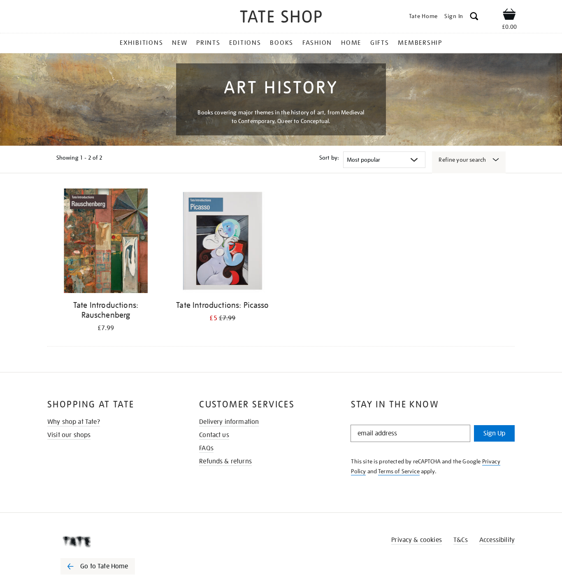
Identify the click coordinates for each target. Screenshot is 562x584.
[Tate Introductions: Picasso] (222, 242)
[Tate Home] (112, 541)
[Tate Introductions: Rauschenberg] (105, 242)
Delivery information (229, 422)
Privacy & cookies (416, 540)
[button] (474, 17)
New (179, 43)
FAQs (206, 448)
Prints (208, 43)
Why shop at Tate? (73, 422)
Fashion (317, 43)
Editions (245, 43)
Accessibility (497, 540)
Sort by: (329, 157)
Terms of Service (399, 471)
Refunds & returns (225, 461)
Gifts (379, 43)
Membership (420, 43)
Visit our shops (69, 435)
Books (281, 43)
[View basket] (509, 16)
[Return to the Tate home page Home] (281, 18)
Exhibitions (141, 43)
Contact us (214, 435)
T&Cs (460, 540)
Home (351, 43)
